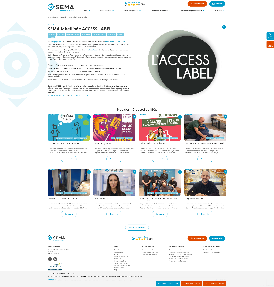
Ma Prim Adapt (92, 50)
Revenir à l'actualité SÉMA (57, 95)
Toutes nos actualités (137, 227)
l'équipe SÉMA (57, 42)
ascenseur (120, 34)
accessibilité (60, 34)
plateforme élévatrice (98, 34)
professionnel (111, 34)
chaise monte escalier (72, 34)
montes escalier (86, 34)
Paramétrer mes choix (191, 283)
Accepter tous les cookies (168, 283)
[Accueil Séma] (61, 7)
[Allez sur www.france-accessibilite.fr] (59, 267)
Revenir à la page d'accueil (78, 95)
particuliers (52, 34)
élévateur (51, 37)
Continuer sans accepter (215, 283)
